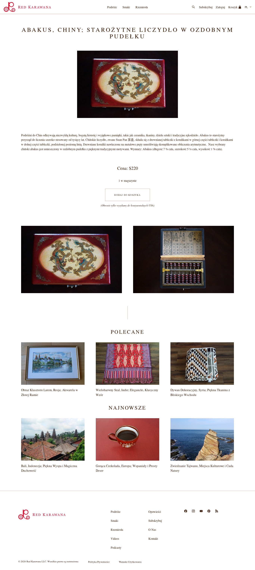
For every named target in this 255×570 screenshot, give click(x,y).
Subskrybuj (205, 7)
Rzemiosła (142, 7)
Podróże (112, 7)
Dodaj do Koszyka (127, 194)
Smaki (126, 7)
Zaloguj (220, 7)
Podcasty (116, 547)
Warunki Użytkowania (130, 561)
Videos (115, 538)
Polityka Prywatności (99, 561)
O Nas (152, 529)
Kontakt (153, 538)
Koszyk (232, 7)
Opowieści (154, 512)
